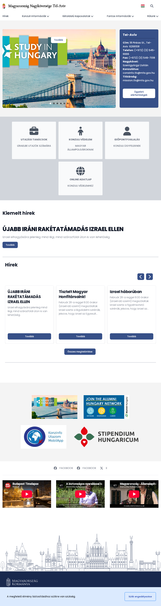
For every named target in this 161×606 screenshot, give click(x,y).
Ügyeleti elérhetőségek (139, 93)
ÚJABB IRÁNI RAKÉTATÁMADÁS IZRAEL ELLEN (24, 296)
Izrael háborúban (126, 291)
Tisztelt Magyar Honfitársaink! (73, 294)
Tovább (58, 40)
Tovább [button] (29, 336)
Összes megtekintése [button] (79, 351)
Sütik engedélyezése (140, 596)
